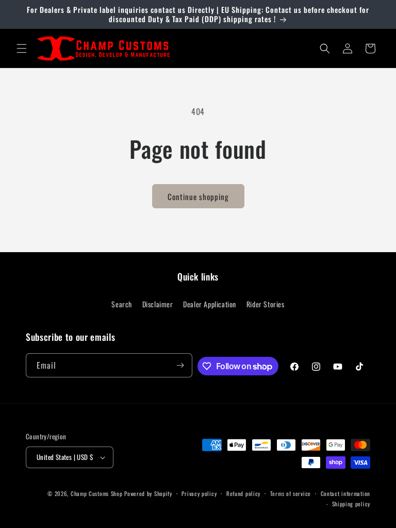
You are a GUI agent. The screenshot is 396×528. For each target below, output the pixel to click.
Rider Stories (265, 304)
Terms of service (290, 493)
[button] (21, 48)
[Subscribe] (180, 365)
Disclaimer (157, 304)
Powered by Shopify (148, 493)
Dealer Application (209, 304)
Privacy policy (199, 493)
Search (121, 304)
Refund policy (243, 493)
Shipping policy (351, 504)
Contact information (345, 493)
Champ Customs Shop (97, 493)
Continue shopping (198, 196)
